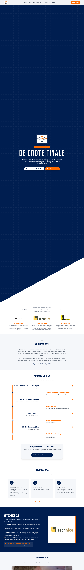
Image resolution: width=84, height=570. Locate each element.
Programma (32, 2)
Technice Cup (46, 2)
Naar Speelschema (52, 168)
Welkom (26, 2)
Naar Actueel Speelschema (43, 455)
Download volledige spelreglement (41, 501)
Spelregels (39, 2)
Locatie (53, 2)
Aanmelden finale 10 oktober (34, 168)
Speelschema (75, 2)
